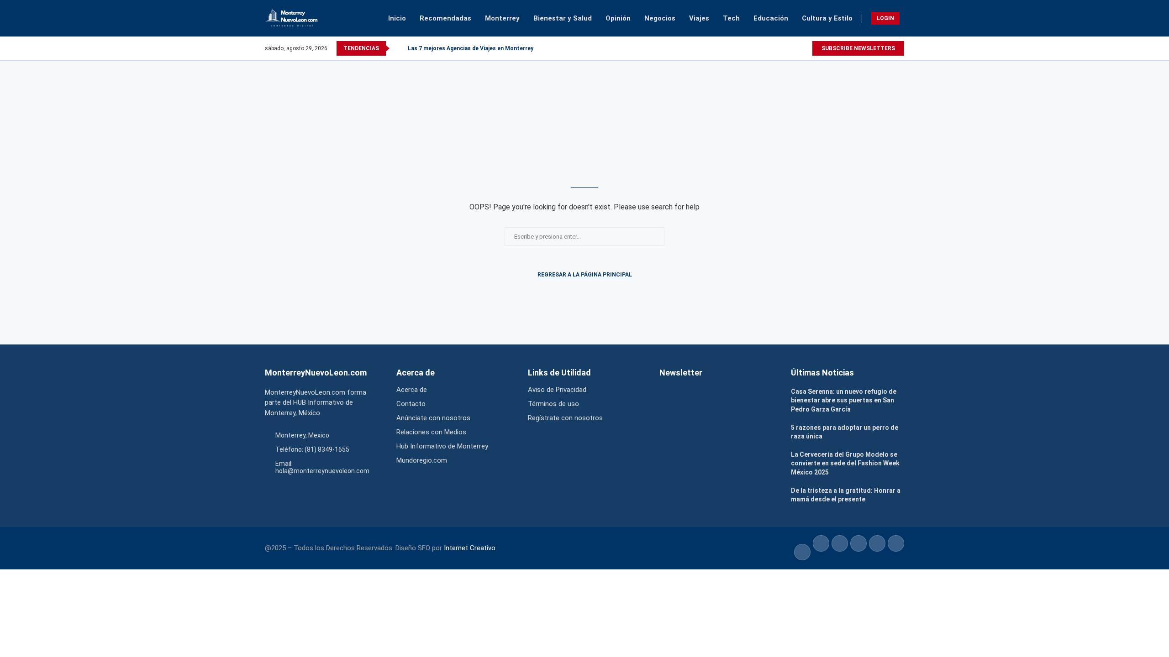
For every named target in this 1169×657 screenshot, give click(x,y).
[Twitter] (801, 48)
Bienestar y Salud (562, 18)
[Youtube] (807, 48)
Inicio (397, 18)
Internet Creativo (469, 548)
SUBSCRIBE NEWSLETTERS (858, 48)
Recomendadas (445, 18)
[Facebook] (794, 48)
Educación (770, 18)
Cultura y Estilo (827, 18)
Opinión (618, 18)
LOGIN (885, 18)
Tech (731, 18)
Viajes (699, 18)
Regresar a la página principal (584, 274)
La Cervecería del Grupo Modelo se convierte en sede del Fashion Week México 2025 (845, 463)
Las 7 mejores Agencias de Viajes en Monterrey (470, 48)
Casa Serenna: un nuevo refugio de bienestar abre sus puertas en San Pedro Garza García (843, 400)
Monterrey (502, 18)
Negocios (659, 18)
